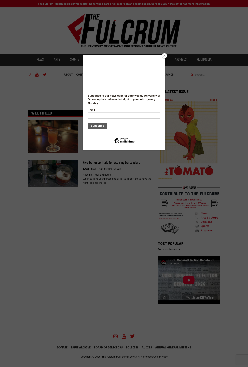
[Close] (164, 55)
